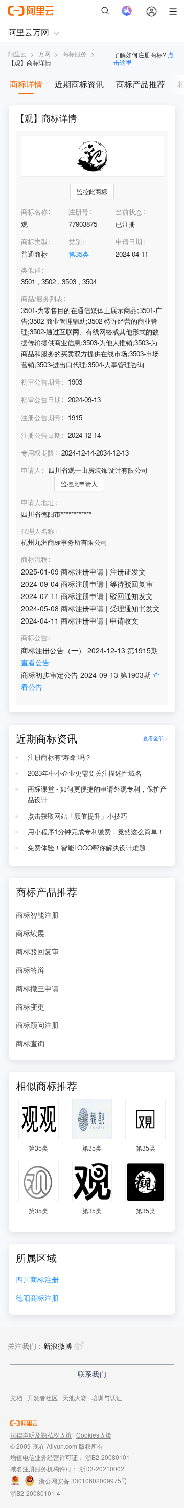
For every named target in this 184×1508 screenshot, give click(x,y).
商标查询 (30, 1043)
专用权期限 (37, 453)
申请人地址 (37, 502)
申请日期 (129, 241)
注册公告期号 (41, 417)
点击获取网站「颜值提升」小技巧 (77, 816)
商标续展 (30, 933)
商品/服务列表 (42, 298)
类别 (75, 241)
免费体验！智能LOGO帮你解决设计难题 (87, 847)
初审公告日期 (41, 399)
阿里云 (17, 53)
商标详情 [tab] (26, 84)
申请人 (31, 470)
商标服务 (74, 53)
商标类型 (34, 241)
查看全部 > (155, 738)
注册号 (78, 212)
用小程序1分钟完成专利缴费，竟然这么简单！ (96, 831)
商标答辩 (30, 970)
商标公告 (34, 637)
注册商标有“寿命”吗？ (59, 757)
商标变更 (30, 1006)
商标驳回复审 (37, 951)
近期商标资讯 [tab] (79, 84)
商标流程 (34, 559)
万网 (44, 53)
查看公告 (35, 662)
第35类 (78, 254)
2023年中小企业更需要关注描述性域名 (85, 773)
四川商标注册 (37, 1280)
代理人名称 (37, 531)
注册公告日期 (41, 435)
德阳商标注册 (37, 1298)
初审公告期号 (41, 382)
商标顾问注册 (37, 1025)
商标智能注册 (37, 914)
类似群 (31, 270)
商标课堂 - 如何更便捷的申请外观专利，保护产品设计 (97, 794)
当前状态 (129, 212)
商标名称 (34, 212)
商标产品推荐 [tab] (140, 84)
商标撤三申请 (37, 988)
